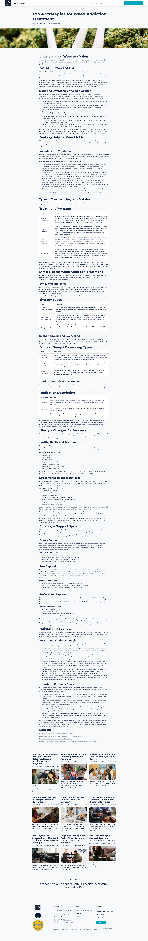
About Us (56, 929)
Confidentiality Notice (107, 929)
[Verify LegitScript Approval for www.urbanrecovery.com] (38, 915)
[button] (118, 3)
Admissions (83, 3)
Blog (117, 3)
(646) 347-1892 (104, 909)
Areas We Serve (108, 3)
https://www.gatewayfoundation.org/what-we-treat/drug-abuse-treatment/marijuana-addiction (68, 741)
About (67, 3)
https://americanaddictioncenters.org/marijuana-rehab (56, 733)
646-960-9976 (100, 914)
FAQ (100, 3)
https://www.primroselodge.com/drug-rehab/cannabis (55, 739)
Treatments (74, 3)
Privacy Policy (97, 929)
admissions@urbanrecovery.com (104, 918)
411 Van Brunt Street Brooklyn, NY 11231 (84, 909)
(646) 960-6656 (104, 911)
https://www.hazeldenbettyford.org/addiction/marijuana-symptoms (60, 736)
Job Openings (93, 3)
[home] (16, 3)
